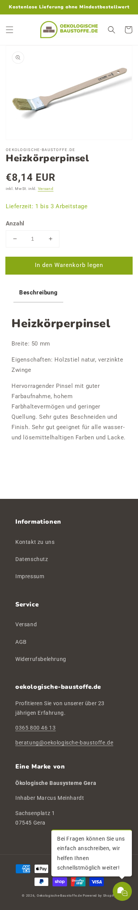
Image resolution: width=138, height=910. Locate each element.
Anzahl (15, 223)
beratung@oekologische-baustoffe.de (64, 743)
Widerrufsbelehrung (40, 659)
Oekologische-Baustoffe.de (59, 895)
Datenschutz (31, 559)
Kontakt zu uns (34, 542)
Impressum (29, 576)
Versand (46, 189)
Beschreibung (38, 292)
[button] (9, 29)
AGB (21, 642)
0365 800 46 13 (35, 728)
